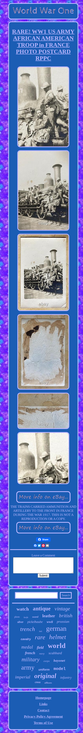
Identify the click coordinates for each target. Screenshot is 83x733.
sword (35, 616)
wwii (50, 622)
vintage (62, 609)
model (60, 669)
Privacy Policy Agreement (43, 716)
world (56, 646)
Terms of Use (43, 723)
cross (37, 682)
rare (40, 637)
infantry (66, 677)
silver (20, 622)
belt (40, 631)
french (30, 653)
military (30, 659)
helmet (57, 636)
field (40, 647)
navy (42, 653)
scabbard (55, 653)
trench (27, 629)
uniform (44, 669)
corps (47, 661)
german (56, 628)
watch (23, 609)
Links (43, 704)
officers (48, 682)
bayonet (59, 661)
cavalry (26, 639)
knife (26, 617)
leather (48, 615)
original (45, 675)
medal (27, 647)
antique (42, 609)
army (27, 667)
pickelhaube (35, 622)
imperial (22, 676)
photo (17, 616)
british (66, 615)
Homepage (43, 698)
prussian (63, 621)
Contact (43, 710)
